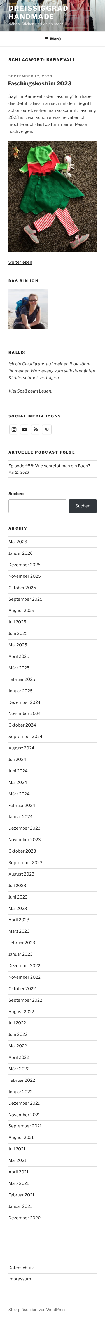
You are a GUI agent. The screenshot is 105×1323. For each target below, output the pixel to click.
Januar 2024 (20, 816)
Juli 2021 (16, 1149)
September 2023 (25, 862)
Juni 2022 (17, 1034)
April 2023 (18, 919)
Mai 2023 (17, 908)
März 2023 (19, 931)
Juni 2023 (18, 897)
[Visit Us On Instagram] (13, 433)
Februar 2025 (21, 679)
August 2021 (21, 1137)
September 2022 (25, 1000)
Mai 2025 (17, 644)
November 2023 (24, 839)
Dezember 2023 (24, 828)
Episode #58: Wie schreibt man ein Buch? (49, 465)
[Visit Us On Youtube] (24, 433)
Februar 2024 (21, 805)
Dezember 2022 (24, 965)
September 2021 (25, 1126)
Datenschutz (21, 1267)
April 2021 (18, 1172)
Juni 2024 (18, 771)
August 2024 (21, 748)
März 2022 (18, 1068)
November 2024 (24, 713)
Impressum (19, 1279)
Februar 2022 (21, 1080)
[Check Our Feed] (35, 433)
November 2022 (24, 977)
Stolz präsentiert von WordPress (37, 1309)
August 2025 (21, 610)
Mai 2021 (17, 1160)
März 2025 (19, 667)
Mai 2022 (17, 1045)
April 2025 (18, 656)
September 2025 (25, 599)
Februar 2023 (21, 942)
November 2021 (24, 1114)
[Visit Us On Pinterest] (46, 433)
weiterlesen (20, 262)
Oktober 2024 (22, 725)
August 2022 (21, 1011)
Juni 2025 (18, 633)
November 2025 (24, 576)
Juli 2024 (17, 759)
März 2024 (19, 794)
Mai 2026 (17, 541)
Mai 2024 (17, 782)
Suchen (16, 493)
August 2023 (21, 874)
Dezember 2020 (24, 1217)
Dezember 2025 (24, 564)
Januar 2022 (20, 1091)
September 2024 (25, 736)
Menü (55, 38)
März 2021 (18, 1183)
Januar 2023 (20, 954)
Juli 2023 (17, 885)
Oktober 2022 (22, 988)
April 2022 (18, 1057)
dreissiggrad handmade (38, 12)
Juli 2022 (17, 1022)
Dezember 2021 (24, 1103)
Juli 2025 (17, 622)
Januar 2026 (20, 553)
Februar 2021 (21, 1194)
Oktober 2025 (22, 587)
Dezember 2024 (24, 702)
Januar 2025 (20, 690)
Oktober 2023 (22, 851)
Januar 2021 (20, 1206)
